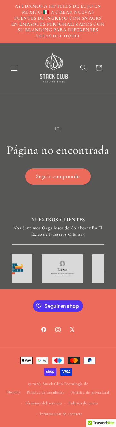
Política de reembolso (45, 392)
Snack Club (53, 383)
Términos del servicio (43, 403)
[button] (14, 68)
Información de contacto (61, 413)
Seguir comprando (58, 176)
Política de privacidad (90, 392)
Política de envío (83, 403)
